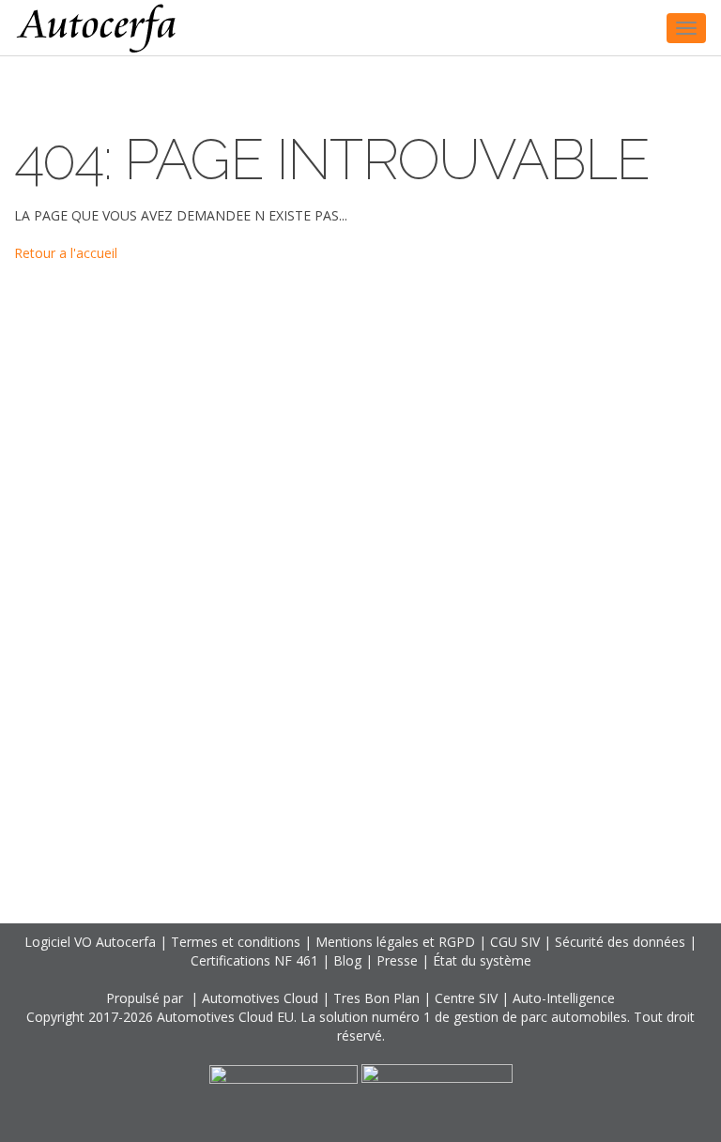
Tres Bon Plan (376, 998)
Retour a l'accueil (65, 253)
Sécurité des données (620, 942)
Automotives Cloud (260, 998)
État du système (482, 960)
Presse (397, 960)
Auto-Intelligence (564, 998)
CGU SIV (515, 942)
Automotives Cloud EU (225, 1017)
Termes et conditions (235, 942)
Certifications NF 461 (254, 960)
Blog (347, 960)
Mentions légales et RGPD (395, 942)
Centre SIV (466, 998)
